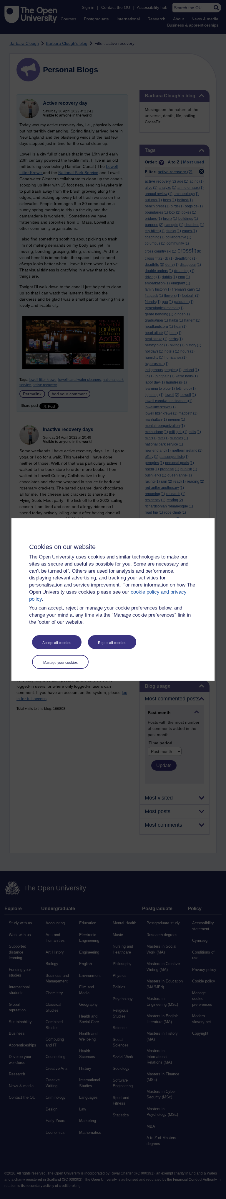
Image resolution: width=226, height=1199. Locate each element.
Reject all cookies (112, 643)
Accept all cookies (56, 643)
